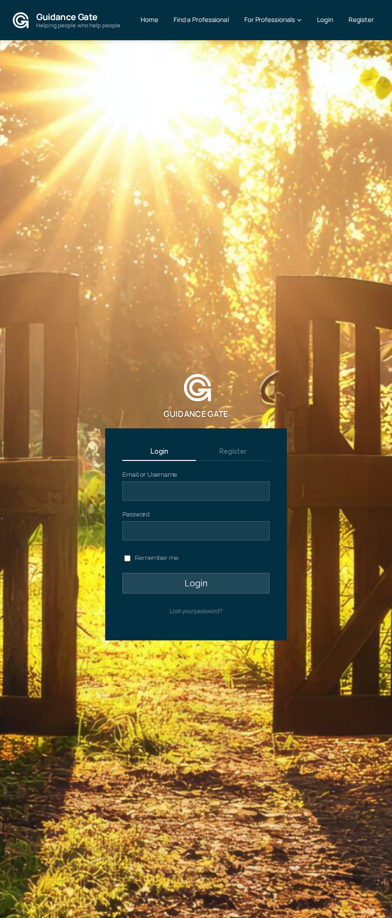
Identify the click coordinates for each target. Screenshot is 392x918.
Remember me (155, 557)
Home (149, 19)
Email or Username (149, 474)
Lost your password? (196, 611)
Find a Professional (201, 19)
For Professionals (269, 19)
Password (136, 514)
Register (361, 19)
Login (325, 19)
